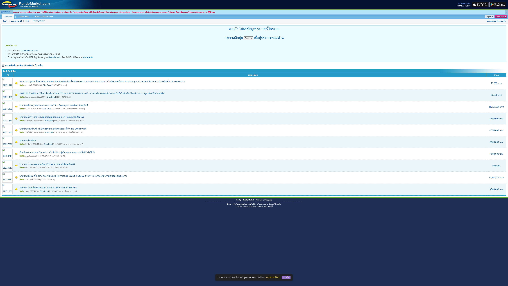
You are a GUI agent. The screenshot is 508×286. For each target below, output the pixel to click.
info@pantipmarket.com (241, 204)
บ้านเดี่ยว (39, 65)
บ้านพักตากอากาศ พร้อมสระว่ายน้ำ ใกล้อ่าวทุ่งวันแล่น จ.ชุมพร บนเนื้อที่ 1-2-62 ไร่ (57, 152)
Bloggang (268, 200)
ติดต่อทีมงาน (54, 57)
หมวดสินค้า (10, 65)
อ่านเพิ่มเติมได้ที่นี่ (273, 277)
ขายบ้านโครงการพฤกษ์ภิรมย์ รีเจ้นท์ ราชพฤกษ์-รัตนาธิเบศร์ (47, 164)
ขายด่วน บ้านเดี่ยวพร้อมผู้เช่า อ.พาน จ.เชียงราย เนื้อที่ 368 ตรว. (48, 188)
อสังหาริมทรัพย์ (25, 65)
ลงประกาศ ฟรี (16, 21)
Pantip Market (248, 200)
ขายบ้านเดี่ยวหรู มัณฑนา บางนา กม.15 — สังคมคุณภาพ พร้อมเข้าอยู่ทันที (54, 105)
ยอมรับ (286, 277)
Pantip (238, 200)
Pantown (259, 200)
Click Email (47, 85)
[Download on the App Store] (480, 4)
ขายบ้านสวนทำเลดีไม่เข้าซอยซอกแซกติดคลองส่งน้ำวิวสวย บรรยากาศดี (53, 129)
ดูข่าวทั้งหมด (5, 12)
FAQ (27, 21)
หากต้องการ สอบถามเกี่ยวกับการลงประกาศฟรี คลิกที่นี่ (254, 206)
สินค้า (5, 21)
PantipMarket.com (29, 51)
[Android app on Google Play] (498, 4)
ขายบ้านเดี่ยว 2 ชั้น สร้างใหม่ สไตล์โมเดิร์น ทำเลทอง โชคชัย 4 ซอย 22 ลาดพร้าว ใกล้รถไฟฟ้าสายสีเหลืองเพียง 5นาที (73, 176)
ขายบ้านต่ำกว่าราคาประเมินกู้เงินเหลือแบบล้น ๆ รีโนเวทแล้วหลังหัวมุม (52, 117)
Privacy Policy (39, 21)
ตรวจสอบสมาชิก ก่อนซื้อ (496, 21)
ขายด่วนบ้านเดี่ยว (28, 140)
